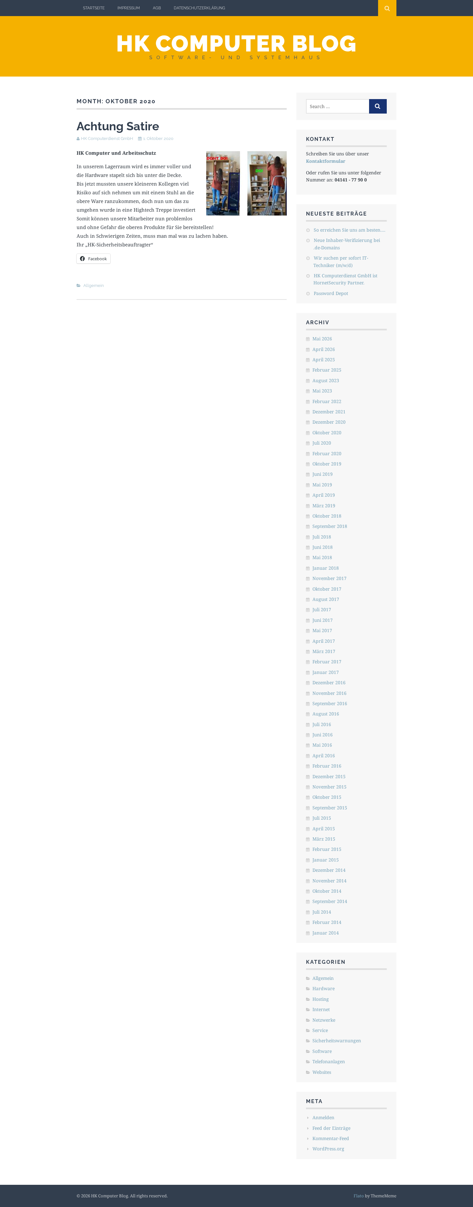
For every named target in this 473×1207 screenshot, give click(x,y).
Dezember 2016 (329, 682)
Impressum (128, 8)
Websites (321, 1072)
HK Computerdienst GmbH (107, 138)
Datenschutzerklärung (199, 8)
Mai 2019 (322, 485)
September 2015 (329, 808)
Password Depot (331, 293)
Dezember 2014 (329, 870)
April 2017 (323, 641)
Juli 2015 (321, 818)
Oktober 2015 (326, 797)
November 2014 (329, 881)
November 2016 (329, 693)
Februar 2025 (326, 370)
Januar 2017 (325, 672)
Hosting (320, 999)
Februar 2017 (326, 662)
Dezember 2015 (329, 776)
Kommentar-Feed (330, 1138)
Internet (321, 1009)
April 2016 (323, 755)
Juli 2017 (321, 609)
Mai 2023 (322, 391)
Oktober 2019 (326, 464)
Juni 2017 (322, 620)
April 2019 (323, 495)
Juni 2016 (322, 735)
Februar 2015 (326, 849)
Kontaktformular (325, 161)
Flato (359, 1196)
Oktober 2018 (326, 516)
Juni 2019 (322, 474)
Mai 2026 (322, 339)
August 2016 (325, 714)
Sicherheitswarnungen (336, 1040)
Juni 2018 (322, 547)
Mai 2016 (322, 745)
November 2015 (329, 787)
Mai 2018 (322, 557)
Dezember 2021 (329, 412)
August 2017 (325, 599)
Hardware (323, 988)
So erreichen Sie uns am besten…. (349, 230)
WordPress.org (328, 1149)
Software (322, 1051)
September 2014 (329, 901)
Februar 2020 (326, 453)
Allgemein (93, 285)
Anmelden (323, 1117)
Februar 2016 (326, 766)
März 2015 (323, 839)
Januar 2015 (325, 860)
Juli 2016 (321, 724)
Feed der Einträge (331, 1128)
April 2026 (323, 349)
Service (320, 1030)
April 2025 (323, 359)
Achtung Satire (118, 126)
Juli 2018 (321, 537)
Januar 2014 (325, 933)
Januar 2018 (325, 568)
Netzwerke (323, 1020)
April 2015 (323, 828)
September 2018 (329, 526)
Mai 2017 (322, 630)
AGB (157, 8)
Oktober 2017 (326, 589)
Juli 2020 (321, 443)
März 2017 (323, 651)
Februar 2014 (326, 922)
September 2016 (329, 703)
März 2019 (323, 505)
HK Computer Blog (236, 43)
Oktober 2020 (326, 432)
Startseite (94, 8)
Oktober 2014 (326, 891)
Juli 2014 (321, 912)
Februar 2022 (326, 401)
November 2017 (329, 578)
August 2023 (325, 380)
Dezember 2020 (329, 422)
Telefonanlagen (328, 1061)
